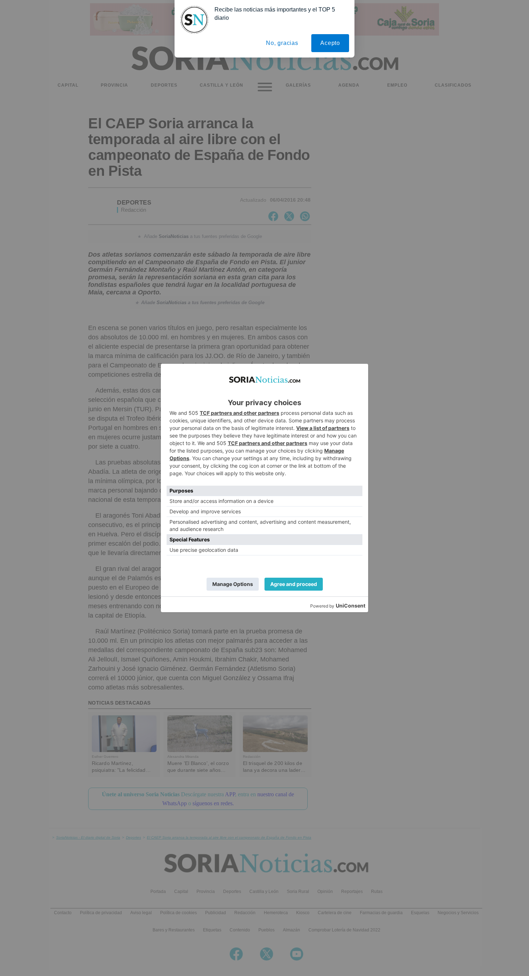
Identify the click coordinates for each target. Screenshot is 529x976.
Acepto (330, 43)
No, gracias (282, 43)
